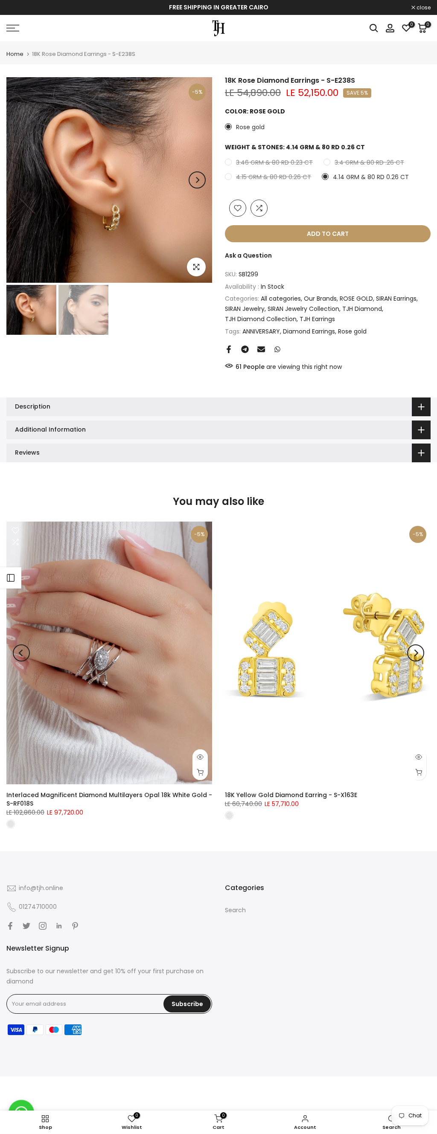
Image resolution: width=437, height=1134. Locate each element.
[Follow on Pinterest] (75, 926)
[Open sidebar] (10, 578)
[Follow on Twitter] (26, 926)
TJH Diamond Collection (261, 319)
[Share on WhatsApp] (277, 349)
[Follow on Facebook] (10, 926)
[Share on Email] (261, 349)
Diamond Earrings (309, 331)
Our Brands (320, 298)
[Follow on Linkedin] (59, 926)
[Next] (197, 180)
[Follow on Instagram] (43, 926)
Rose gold (352, 331)
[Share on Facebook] (229, 349)
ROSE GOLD (356, 298)
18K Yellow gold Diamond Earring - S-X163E (291, 795)
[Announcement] (218, 8)
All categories (281, 298)
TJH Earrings (317, 319)
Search (235, 910)
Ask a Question (248, 255)
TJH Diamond (362, 309)
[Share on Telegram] (245, 349)
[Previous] (21, 180)
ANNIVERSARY (261, 331)
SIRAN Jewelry (245, 309)
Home (14, 54)
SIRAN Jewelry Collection (303, 309)
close (18, 7)
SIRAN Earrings (396, 298)
